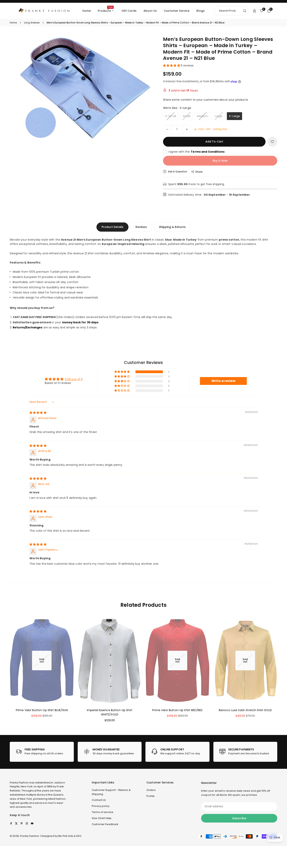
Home (86, 11)
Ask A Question (177, 171)
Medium (202, 116)
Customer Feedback (105, 824)
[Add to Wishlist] (272, 142)
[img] (37, 413)
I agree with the (196, 152)
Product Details (112, 227)
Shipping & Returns (172, 227)
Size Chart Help (101, 818)
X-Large (234, 116)
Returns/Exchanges (27, 327)
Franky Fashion (19, 782)
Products (105, 9)
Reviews (141, 227)
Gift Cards (128, 11)
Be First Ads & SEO (69, 836)
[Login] (254, 11)
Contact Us (99, 800)
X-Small (170, 116)
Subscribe (239, 818)
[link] (42, 752)
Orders (151, 790)
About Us (150, 11)
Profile (150, 796)
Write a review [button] (223, 381)
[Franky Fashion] (44, 10)
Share (199, 172)
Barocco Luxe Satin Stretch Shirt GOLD (245, 710)
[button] (144, 88)
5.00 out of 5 (74, 379)
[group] (82, 88)
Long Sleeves (32, 22)
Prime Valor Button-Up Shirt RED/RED (177, 710)
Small (186, 116)
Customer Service (176, 11)
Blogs (200, 11)
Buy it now (220, 161)
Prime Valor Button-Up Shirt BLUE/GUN (42, 710)
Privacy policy (101, 806)
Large (219, 116)
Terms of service (102, 812)
